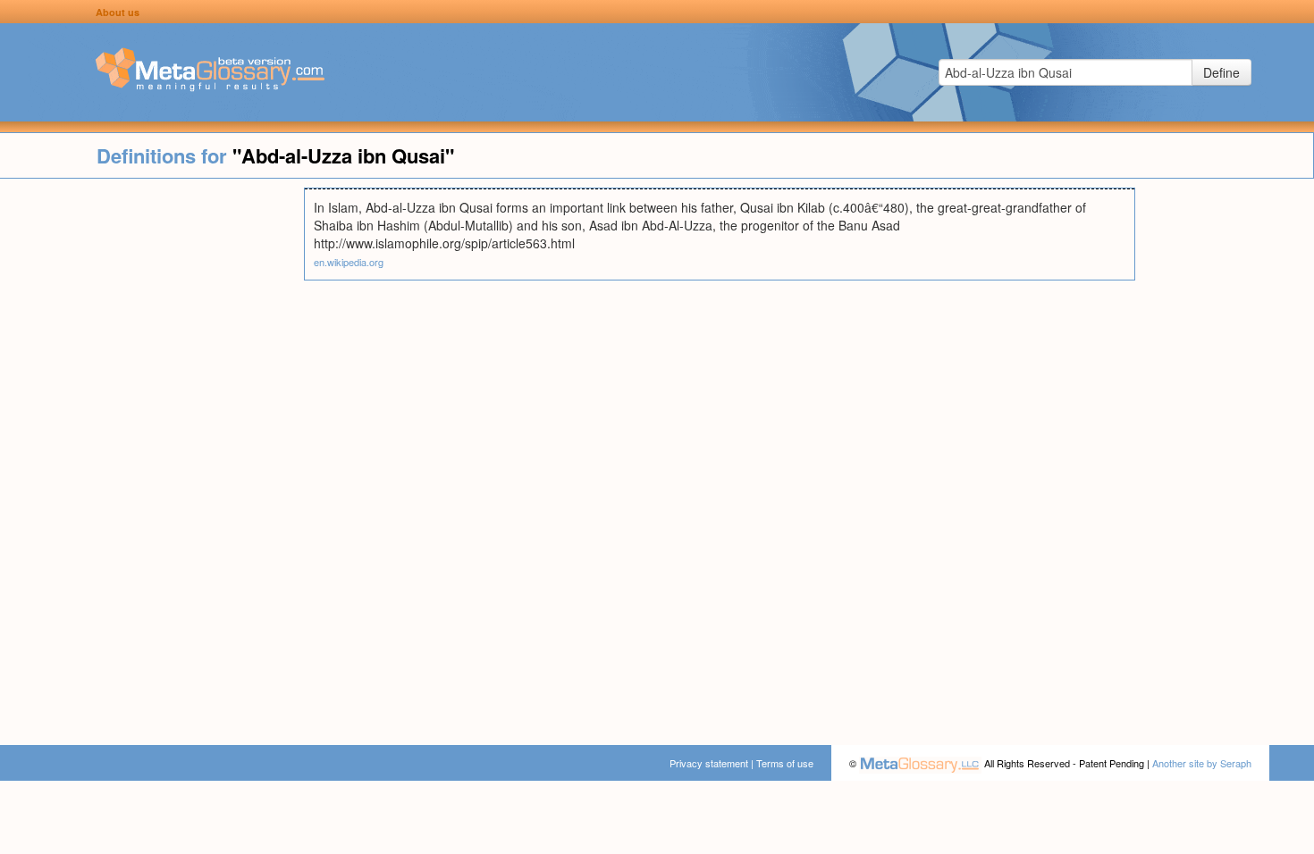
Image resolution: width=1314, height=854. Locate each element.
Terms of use (784, 763)
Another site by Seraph (1201, 763)
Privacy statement (709, 763)
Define (1221, 72)
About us (117, 12)
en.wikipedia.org (348, 262)
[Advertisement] (152, 456)
